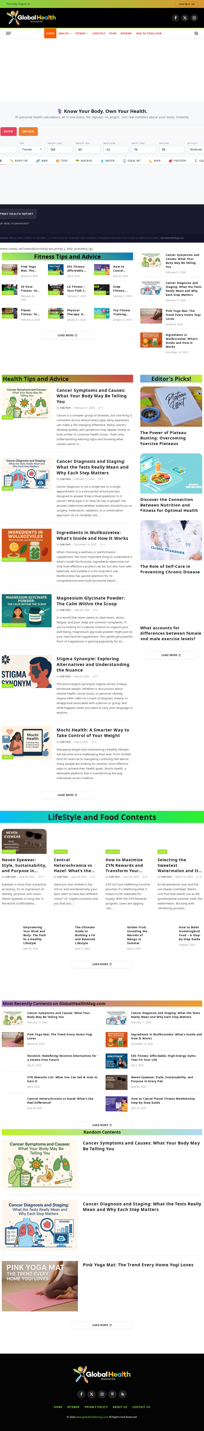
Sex (22, 143)
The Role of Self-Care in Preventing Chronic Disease (170, 569)
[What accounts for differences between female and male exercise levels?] (171, 602)
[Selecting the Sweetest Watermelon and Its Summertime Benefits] (180, 841)
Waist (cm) (137, 143)
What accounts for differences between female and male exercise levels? (170, 633)
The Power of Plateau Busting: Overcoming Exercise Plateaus (163, 438)
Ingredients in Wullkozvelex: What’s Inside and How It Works (182, 341)
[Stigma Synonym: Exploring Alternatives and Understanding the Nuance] (27, 671)
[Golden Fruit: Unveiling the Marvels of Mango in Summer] (115, 931)
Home (50, 33)
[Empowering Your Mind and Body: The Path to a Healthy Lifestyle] (11, 931)
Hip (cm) (164, 143)
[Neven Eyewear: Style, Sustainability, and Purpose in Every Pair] (24, 841)
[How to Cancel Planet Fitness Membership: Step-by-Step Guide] (102, 269)
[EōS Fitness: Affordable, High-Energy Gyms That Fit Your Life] (56, 269)
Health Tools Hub (149, 33)
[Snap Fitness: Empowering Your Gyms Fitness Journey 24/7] (102, 289)
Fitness (80, 33)
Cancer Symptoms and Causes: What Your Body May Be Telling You (182, 261)
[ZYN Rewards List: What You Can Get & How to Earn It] (13, 1082)
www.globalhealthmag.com (92, 1417)
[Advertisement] (102, 68)
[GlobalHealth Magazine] (31, 18)
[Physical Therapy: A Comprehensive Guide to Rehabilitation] (56, 313)
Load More (66, 335)
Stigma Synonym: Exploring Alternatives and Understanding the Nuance (93, 664)
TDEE (62, 161)
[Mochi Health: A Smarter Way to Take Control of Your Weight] (27, 742)
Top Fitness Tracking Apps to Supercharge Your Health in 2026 (122, 312)
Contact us (187, 4)
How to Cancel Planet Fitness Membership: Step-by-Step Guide (123, 269)
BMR (42, 161)
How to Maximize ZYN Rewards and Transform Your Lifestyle (124, 865)
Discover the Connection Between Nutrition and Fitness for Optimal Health (169, 505)
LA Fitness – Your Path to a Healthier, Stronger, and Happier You (76, 289)
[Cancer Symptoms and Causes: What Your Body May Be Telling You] (151, 260)
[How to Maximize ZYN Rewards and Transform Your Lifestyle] (128, 841)
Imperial (28, 131)
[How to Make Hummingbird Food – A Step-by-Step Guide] (167, 931)
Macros (84, 161)
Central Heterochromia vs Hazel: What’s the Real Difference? (73, 865)
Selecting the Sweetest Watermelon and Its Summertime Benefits (179, 865)
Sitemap (73, 1407)
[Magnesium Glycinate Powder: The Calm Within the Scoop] (27, 610)
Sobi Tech (65, 407)
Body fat (19, 161)
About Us (120, 1407)
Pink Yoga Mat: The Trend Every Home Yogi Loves (30, 269)
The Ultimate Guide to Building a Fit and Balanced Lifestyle (85, 935)
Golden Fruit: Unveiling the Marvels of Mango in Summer (137, 935)
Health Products (14, 559)
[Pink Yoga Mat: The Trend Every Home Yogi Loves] (9, 269)
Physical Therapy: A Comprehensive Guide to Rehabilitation (78, 312)
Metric (8, 131)
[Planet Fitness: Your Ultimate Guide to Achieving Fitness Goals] (9, 313)
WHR (155, 161)
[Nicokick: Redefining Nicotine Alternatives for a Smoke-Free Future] (13, 1061)
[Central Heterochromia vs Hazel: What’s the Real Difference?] (76, 841)
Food (113, 33)
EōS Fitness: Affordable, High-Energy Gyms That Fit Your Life (76, 269)
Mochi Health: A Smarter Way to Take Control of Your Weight (93, 732)
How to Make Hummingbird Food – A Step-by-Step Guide (190, 933)
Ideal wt (132, 161)
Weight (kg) (83, 143)
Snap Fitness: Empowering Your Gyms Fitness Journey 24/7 (122, 289)
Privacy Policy (96, 1407)
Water (107, 161)
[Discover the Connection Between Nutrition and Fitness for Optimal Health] (171, 473)
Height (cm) (55, 143)
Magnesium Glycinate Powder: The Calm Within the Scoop (91, 600)
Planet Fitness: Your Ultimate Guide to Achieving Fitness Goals (30, 312)
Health (63, 33)
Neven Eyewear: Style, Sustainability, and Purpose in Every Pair (24, 865)
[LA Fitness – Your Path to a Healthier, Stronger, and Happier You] (56, 289)
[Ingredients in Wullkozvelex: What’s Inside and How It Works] (151, 340)
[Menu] (8, 33)
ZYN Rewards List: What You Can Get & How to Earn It (62, 1079)
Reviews (126, 33)
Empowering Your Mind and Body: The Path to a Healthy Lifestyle (34, 935)
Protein (177, 161)
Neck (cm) (110, 143)
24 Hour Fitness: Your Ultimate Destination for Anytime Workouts (30, 289)
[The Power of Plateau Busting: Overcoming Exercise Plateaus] (171, 406)
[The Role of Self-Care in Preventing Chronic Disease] (171, 540)
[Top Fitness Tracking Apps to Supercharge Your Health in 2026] (102, 313)
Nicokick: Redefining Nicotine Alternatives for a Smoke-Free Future (62, 1058)
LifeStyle (98, 33)
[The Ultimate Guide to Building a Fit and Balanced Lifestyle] (63, 931)
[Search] (196, 33)
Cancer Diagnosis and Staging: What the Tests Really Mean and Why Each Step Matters (184, 289)
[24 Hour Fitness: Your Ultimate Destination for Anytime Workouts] (9, 289)
